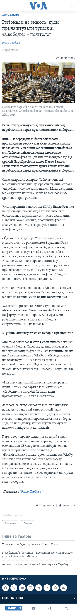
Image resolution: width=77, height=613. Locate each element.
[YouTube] (33, 608)
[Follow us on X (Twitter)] (13, 587)
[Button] (65, 58)
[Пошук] (66, 608)
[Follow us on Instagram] (30, 587)
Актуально (10, 15)
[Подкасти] (55, 587)
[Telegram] (49, 608)
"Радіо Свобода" (31, 491)
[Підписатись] (63, 587)
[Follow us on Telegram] (38, 587)
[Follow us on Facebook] (5, 587)
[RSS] (47, 587)
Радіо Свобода (11, 43)
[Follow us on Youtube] (22, 587)
